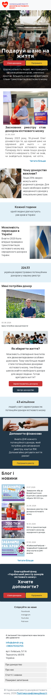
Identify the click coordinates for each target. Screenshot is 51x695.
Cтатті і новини (13, 674)
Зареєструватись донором (25, 384)
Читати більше (38, 161)
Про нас (9, 669)
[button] (47, 5)
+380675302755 (14, 645)
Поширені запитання (16, 680)
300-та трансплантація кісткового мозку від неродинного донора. (36, 529)
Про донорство (13, 664)
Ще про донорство (25, 390)
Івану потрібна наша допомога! (15, 326)
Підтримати (36, 63)
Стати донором (14, 63)
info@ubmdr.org (14, 642)
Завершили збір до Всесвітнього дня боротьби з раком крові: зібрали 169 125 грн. (37, 494)
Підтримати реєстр (25, 463)
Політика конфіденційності (32, 693)
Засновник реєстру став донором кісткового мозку (37, 511)
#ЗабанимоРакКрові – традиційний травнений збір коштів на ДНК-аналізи (37, 549)
